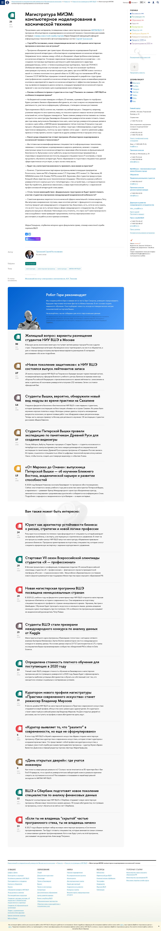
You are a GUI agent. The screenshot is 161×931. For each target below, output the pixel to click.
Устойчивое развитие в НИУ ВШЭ (18, 878)
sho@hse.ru (134, 184)
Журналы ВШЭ (101, 887)
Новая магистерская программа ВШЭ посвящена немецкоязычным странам (54, 590)
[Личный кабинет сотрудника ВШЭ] (153, 2)
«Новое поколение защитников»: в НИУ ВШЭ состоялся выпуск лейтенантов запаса (61, 366)
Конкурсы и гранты (73, 890)
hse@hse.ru (134, 146)
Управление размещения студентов (142, 178)
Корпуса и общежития (15, 884)
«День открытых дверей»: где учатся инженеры (54, 762)
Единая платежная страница (16, 915)
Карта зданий (134, 212)
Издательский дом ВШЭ (104, 875)
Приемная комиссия (137, 150)
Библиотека (100, 872)
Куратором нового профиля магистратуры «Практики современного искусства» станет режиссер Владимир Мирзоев (60, 696)
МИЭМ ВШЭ (96, 30)
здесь (122, 925)
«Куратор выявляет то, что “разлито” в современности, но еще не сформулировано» (60, 729)
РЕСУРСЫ (100, 869)
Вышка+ (39, 884)
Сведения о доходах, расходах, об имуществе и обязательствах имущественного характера (19, 900)
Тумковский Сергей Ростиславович (49, 251)
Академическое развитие (75, 887)
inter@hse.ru (134, 195)
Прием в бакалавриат (44, 881)
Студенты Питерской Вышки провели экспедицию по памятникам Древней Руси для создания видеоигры (61, 435)
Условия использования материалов (142, 233)
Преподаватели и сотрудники (17, 881)
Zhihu (134, 98)
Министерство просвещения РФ (137, 877)
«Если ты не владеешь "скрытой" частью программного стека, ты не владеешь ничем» (60, 820)
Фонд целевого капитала (16, 892)
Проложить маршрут (137, 214)
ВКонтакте (136, 83)
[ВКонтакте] (26, 234)
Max (134, 101)
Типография (100, 881)
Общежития (134, 174)
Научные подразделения (75, 872)
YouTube (135, 86)
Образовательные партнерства (47, 901)
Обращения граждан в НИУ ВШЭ (18, 890)
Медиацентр (101, 884)
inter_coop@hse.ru (136, 208)
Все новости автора (41, 254)
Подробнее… (50, 322)
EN (144, 2)
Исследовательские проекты (76, 875)
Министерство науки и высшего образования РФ (136, 874)
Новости (60, 863)
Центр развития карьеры (45, 895)
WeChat (135, 92)
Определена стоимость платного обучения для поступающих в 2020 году (62, 664)
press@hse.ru (134, 226)
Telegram (136, 89)
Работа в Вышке (12, 918)
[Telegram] (29, 234)
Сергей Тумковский (84, 38)
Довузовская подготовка (45, 875)
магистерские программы (46, 269)
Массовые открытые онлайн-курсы (137, 880)
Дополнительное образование (47, 892)
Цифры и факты (13, 872)
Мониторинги (71, 878)
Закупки (10, 887)
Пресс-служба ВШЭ (137, 218)
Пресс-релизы (135, 229)
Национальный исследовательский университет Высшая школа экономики (31, 863)
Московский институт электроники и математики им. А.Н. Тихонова (51, 278)
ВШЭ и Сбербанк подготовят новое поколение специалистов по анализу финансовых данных (62, 792)
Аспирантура (41, 890)
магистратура (30, 269)
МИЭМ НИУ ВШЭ (75, 269)
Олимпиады (41, 878)
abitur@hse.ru (134, 162)
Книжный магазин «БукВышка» (106, 878)
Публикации (100, 890)
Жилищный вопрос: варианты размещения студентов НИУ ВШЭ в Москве (58, 337)
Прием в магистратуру (44, 887)
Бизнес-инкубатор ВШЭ (44, 898)
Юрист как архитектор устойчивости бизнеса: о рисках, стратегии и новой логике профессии (61, 526)
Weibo (135, 95)
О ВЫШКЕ (12, 869)
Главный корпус (135, 108)
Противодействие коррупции (17, 895)
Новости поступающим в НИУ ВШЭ (76, 863)
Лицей (39, 872)
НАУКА (70, 869)
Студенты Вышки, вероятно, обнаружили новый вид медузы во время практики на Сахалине (62, 398)
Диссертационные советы (75, 881)
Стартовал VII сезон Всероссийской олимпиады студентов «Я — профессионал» (62, 559)
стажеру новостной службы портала (49, 35)
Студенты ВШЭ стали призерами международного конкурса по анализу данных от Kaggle (61, 628)
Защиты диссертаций (73, 884)
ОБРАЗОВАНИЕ (43, 869)
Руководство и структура (16, 875)
